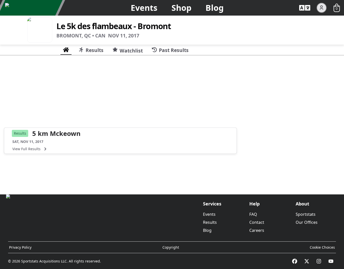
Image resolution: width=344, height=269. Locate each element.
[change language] (305, 7)
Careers (256, 230)
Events (144, 7)
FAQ (253, 214)
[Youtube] (331, 261)
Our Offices (307, 222)
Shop (181, 7)
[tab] (66, 50)
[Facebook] (295, 261)
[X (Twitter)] (307, 261)
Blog (214, 7)
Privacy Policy (20, 247)
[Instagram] (319, 261)
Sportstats (306, 214)
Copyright (170, 247)
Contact (256, 222)
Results (210, 222)
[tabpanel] (172, 123)
